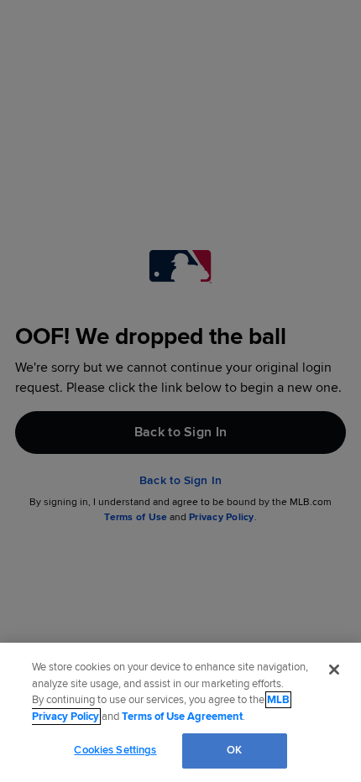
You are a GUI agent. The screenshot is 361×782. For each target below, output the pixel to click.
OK (234, 750)
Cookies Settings (115, 750)
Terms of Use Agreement (182, 716)
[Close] (334, 669)
